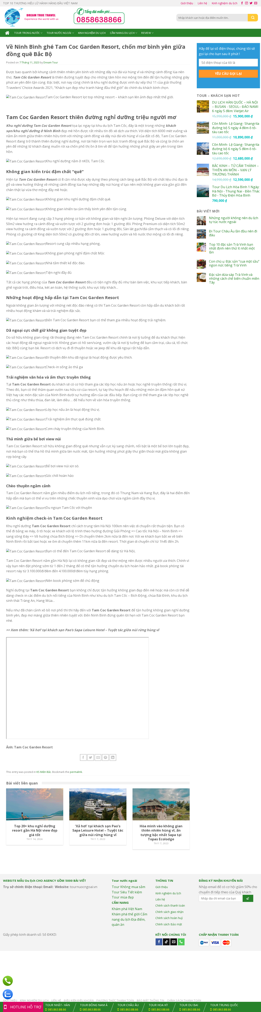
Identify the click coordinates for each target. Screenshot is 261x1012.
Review (146, 33)
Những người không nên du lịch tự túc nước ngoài (233, 220)
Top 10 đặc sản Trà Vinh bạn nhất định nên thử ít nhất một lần (232, 248)
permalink (76, 772)
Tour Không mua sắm (128, 887)
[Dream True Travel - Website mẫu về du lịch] (32, 18)
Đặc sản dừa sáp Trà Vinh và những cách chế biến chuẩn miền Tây (234, 279)
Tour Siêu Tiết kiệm (127, 892)
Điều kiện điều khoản (79, 1000)
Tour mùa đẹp (123, 897)
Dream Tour (50, 62)
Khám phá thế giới (126, 914)
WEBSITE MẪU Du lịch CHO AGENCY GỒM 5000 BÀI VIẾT (44, 880)
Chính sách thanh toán (170, 905)
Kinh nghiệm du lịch (224, 3)
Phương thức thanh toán (115, 1000)
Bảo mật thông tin (150, 1000)
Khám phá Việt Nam (127, 909)
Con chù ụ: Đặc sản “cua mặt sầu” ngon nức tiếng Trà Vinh (234, 263)
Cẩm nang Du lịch (122, 33)
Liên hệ (202, 3)
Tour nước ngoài (59, 33)
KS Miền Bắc (43, 772)
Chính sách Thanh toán (184, 1000)
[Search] (253, 17)
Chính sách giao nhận (169, 912)
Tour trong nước (27, 33)
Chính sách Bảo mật (168, 924)
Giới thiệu (187, 3)
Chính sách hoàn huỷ (169, 918)
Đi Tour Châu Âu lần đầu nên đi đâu (233, 233)
